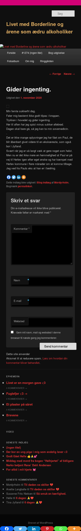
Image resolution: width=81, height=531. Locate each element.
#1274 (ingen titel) (32, 52)
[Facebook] (9, 177)
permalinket (25, 186)
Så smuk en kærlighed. (51, 493)
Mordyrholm (61, 182)
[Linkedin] (19, 177)
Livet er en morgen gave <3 (25, 382)
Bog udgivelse (56, 52)
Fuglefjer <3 (16, 393)
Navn (21, 280)
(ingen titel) (13, 447)
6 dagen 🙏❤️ (25, 498)
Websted (19, 321)
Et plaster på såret (19, 404)
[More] (24, 177)
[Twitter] (14, 177)
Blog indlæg (44, 182)
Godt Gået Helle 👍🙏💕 (21, 456)
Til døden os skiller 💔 (38, 485)
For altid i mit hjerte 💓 (21, 469)
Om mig (29, 61)
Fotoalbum (13, 61)
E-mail (21, 300)
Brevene (12, 415)
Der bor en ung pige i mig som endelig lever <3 (36, 452)
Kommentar (21, 229)
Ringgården (47, 61)
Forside (11, 52)
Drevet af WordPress (40, 523)
